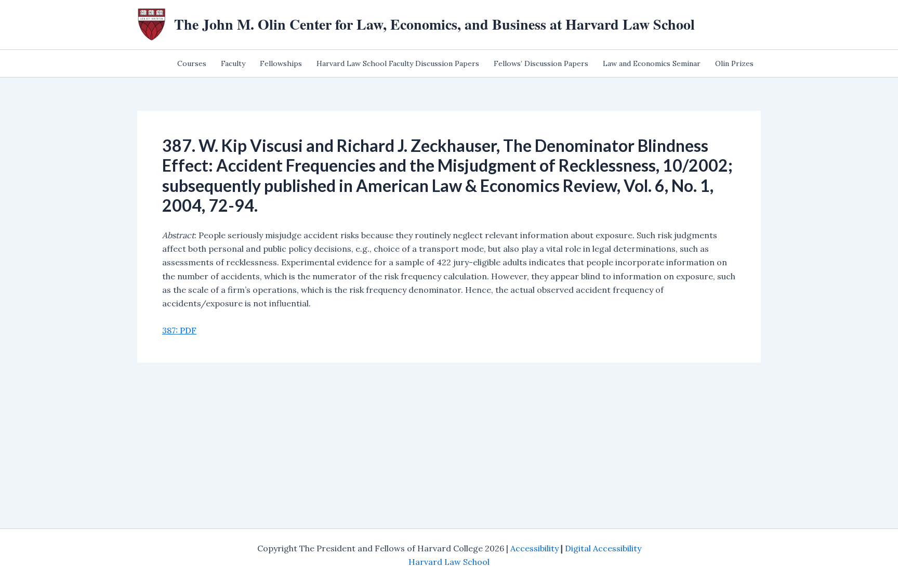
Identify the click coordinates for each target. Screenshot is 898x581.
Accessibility (534, 548)
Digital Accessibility (603, 548)
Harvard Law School (449, 562)
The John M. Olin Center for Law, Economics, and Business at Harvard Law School (434, 24)
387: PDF (179, 330)
